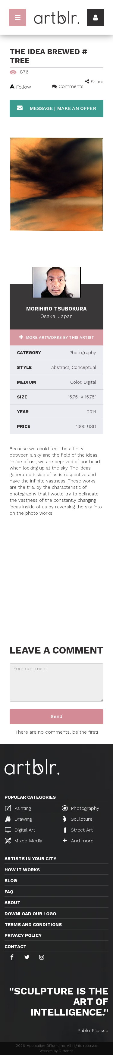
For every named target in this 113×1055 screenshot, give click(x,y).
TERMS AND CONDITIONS (33, 924)
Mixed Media (27, 841)
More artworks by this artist (59, 337)
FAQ (9, 891)
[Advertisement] (56, 573)
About (12, 902)
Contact (16, 946)
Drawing (22, 819)
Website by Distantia (56, 1051)
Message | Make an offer (62, 108)
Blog (11, 880)
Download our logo (30, 913)
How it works (22, 869)
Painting (22, 808)
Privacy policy (23, 935)
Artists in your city (30, 858)
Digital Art (24, 830)
